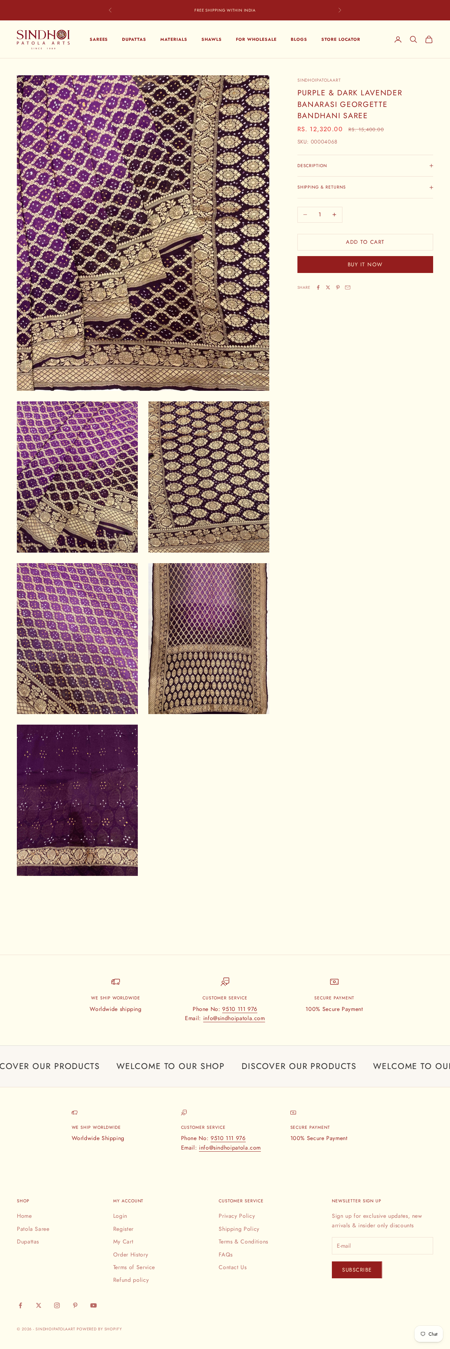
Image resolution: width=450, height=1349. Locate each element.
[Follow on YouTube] (93, 1305)
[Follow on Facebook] (20, 1305)
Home (24, 1216)
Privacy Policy (237, 1216)
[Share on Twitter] (328, 287)
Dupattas (134, 39)
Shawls (211, 39)
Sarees (99, 39)
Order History (130, 1255)
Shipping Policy (239, 1229)
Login (120, 1216)
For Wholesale (256, 39)
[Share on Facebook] (318, 287)
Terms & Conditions (243, 1241)
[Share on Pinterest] (338, 287)
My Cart (123, 1241)
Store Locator (340, 39)
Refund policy (131, 1280)
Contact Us (232, 1267)
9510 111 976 (239, 1009)
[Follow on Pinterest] (75, 1305)
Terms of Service (134, 1267)
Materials (173, 39)
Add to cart (365, 242)
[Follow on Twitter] (38, 1305)
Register (123, 1229)
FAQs (226, 1255)
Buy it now (365, 264)
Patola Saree (33, 1229)
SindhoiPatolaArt (319, 80)
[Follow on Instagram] (56, 1305)
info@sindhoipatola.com (234, 1018)
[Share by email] (348, 287)
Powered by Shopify (99, 1329)
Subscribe (357, 1270)
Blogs (299, 39)
